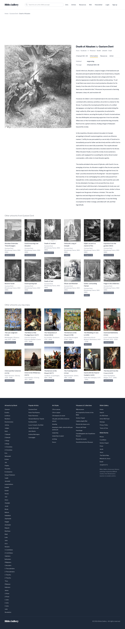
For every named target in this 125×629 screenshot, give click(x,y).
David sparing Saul (31, 283)
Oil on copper (56, 412)
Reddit (99, 50)
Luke (6, 537)
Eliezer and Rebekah (71, 283)
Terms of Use (104, 428)
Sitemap (102, 422)
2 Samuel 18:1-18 (82, 56)
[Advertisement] (62, 29)
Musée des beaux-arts (83, 424)
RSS (90, 5)
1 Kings (7, 440)
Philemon (7, 584)
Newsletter (98, 5)
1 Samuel (7, 434)
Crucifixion (103, 440)
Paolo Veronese (33, 415)
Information (94, 56)
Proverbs (7, 468)
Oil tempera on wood (58, 415)
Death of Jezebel (50, 243)
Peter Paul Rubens (34, 412)
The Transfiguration (70, 371)
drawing (54, 424)
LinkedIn (104, 50)
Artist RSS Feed (104, 419)
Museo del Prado (81, 427)
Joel (6, 497)
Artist (111, 56)
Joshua (7, 425)
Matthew (7, 531)
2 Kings (7, 443)
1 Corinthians (9, 550)
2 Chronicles (8, 450)
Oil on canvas (56, 409)
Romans (7, 546)
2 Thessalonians (10, 571)
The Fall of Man (104, 455)
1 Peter (7, 593)
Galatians (7, 556)
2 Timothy (8, 578)
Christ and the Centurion (13, 371)
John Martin (32, 431)
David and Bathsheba (111, 333)
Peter (101, 446)
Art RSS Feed (104, 415)
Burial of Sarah (9, 283)
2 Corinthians (9, 553)
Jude (6, 609)
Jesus (101, 452)
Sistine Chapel (80, 418)
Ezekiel (7, 487)
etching (54, 439)
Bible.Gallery (11, 4)
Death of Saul (48, 281)
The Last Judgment (11, 333)
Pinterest (93, 50)
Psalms (7, 465)
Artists (73, 5)
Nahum (7, 512)
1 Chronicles (8, 447)
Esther (7, 459)
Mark (6, 534)
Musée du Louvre (81, 439)
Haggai (7, 522)
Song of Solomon (10, 475)
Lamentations (9, 484)
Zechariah (8, 525)
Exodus (7, 412)
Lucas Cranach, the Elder (35, 425)
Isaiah (6, 478)
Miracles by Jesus (105, 458)
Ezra (6, 453)
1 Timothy (8, 575)
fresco (54, 442)
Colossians (8, 565)
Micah (6, 509)
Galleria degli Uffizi (81, 421)
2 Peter (7, 596)
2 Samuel (7, 437)
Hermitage (79, 430)
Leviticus (7, 415)
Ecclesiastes (8, 472)
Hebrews (7, 587)
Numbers (7, 419)
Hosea (7, 493)
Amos (6, 500)
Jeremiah (7, 481)
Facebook (84, 50)
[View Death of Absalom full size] (38, 86)
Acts (6, 543)
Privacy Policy (104, 425)
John (6, 540)
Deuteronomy (9, 422)
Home (6, 13)
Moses (102, 436)
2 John (7, 603)
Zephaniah (8, 518)
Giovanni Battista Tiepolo (36, 419)
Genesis (7, 409)
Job (6, 462)
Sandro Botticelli (33, 428)
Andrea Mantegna (33, 434)
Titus (6, 581)
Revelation (8, 612)
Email (110, 50)
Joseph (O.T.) (104, 465)
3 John (7, 606)
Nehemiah (8, 456)
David (101, 461)
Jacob (101, 449)
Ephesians (8, 559)
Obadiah (7, 503)
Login (107, 5)
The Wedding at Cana (91, 333)
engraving (55, 433)
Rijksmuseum (80, 409)
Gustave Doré (13, 13)
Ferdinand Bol (32, 422)
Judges (7, 428)
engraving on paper (58, 436)
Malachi (7, 528)
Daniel (6, 490)
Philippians (8, 562)
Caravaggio (31, 437)
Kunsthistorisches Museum (84, 442)
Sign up (114, 5)
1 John (7, 600)
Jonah (6, 506)
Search (102, 412)
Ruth (6, 431)
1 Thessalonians (10, 568)
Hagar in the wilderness (111, 283)
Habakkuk (8, 515)
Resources (82, 5)
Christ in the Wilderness (32, 373)
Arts (66, 5)
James (6, 590)
